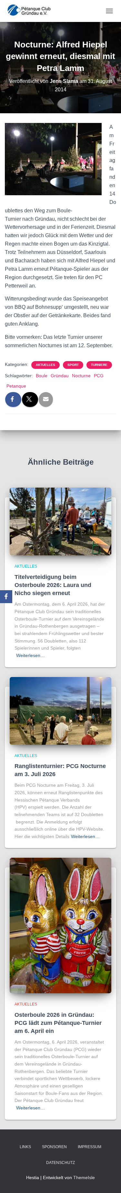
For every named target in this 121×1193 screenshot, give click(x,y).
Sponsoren (54, 1147)
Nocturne (81, 375)
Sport (73, 365)
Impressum (89, 1147)
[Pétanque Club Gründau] (31, 11)
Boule (41, 375)
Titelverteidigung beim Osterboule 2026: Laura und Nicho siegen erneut (53, 585)
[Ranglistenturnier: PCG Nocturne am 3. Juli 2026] (60, 710)
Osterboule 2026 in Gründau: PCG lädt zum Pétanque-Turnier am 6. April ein (58, 1023)
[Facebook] (6, 596)
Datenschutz (60, 1162)
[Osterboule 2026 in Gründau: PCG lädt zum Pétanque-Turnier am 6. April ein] (60, 925)
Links (25, 1147)
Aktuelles (45, 365)
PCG (99, 375)
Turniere (99, 365)
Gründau (60, 375)
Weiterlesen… (30, 655)
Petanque (16, 386)
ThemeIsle (84, 1177)
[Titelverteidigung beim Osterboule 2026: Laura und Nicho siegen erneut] (60, 521)
